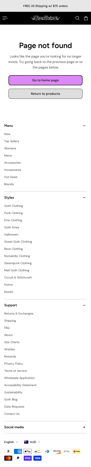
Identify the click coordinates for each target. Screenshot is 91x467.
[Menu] (5, 18)
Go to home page (45, 80)
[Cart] (86, 18)
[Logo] (45, 18)
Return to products (45, 94)
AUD (33, 442)
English (9, 442)
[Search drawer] (77, 18)
